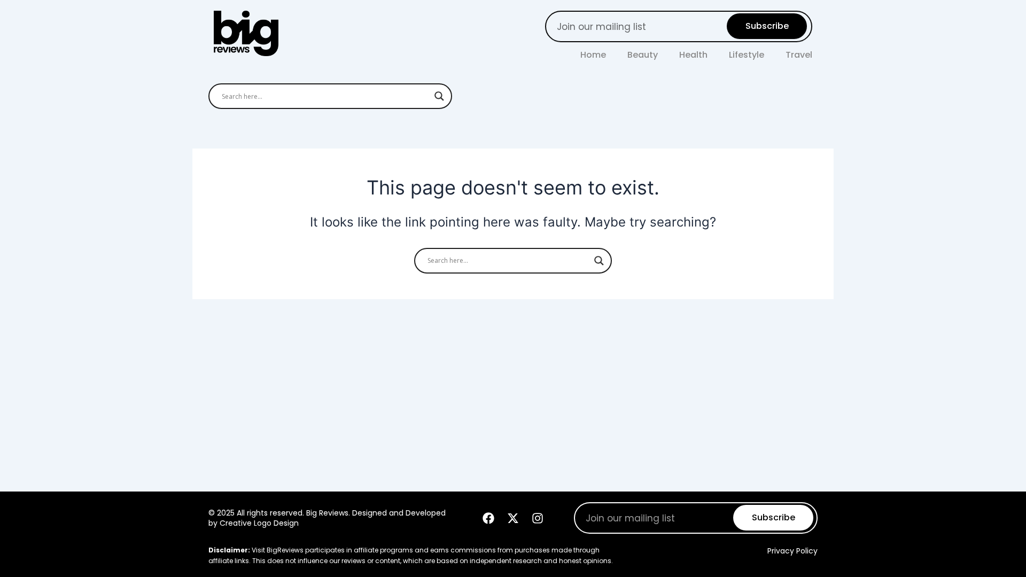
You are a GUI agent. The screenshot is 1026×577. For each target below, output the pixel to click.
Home (593, 55)
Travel (799, 55)
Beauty (642, 55)
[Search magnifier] (439, 96)
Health (693, 55)
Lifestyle (746, 55)
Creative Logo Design (259, 523)
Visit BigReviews (277, 550)
